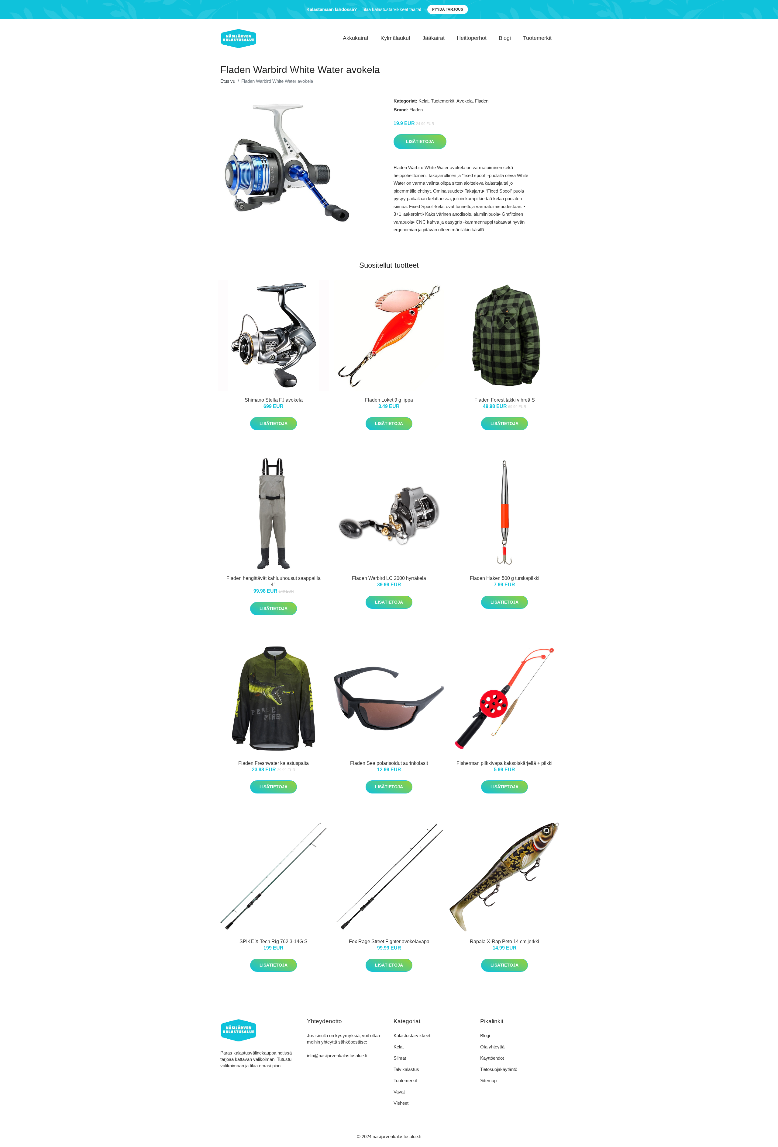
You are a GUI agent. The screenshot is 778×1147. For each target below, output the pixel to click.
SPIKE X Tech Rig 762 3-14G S (273, 941)
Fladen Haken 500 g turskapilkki (504, 578)
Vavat (399, 1091)
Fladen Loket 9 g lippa (389, 400)
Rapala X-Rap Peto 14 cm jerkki (504, 941)
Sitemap (488, 1080)
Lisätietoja (420, 141)
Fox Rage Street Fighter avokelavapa (389, 941)
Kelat (423, 100)
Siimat (400, 1058)
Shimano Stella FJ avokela (274, 400)
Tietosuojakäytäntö (498, 1069)
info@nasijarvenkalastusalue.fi (337, 1055)
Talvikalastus (406, 1069)
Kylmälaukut (395, 38)
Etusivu (227, 81)
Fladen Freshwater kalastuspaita (273, 763)
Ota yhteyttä (492, 1046)
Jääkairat (433, 38)
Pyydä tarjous (447, 9)
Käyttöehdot (492, 1058)
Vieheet (401, 1103)
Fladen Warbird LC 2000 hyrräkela (389, 578)
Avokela (464, 100)
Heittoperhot (472, 38)
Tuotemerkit (537, 38)
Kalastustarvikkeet (412, 1035)
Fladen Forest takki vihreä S (504, 400)
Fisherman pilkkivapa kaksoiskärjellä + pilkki (504, 763)
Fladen (481, 100)
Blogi (505, 38)
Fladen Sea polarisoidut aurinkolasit (389, 763)
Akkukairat (355, 38)
